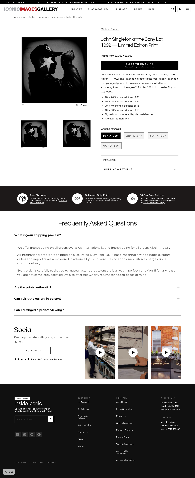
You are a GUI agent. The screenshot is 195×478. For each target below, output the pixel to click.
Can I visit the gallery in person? (37, 298)
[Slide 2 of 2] (76, 133)
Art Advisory (83, 409)
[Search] (173, 9)
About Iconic (122, 402)
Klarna (81, 446)
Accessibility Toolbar (125, 460)
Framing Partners (124, 430)
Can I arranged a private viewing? (39, 310)
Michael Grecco (110, 29)
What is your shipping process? (37, 235)
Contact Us (83, 432)
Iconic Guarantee (124, 409)
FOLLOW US (33, 350)
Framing (109, 160)
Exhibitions (121, 416)
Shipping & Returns (117, 169)
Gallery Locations (124, 423)
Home (17, 17)
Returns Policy (84, 425)
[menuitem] (153, 9)
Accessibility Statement (122, 452)
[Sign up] (50, 419)
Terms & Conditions (125, 444)
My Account (83, 402)
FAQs (80, 439)
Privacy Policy (122, 437)
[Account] (180, 9)
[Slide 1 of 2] (34, 133)
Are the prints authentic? (32, 287)
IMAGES (51, 462)
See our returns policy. (154, 203)
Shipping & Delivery (83, 417)
